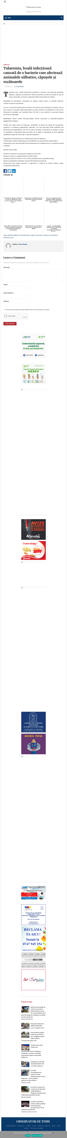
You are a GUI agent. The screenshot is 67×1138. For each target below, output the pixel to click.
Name (5, 284)
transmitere (54, 235)
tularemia (6, 237)
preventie (39, 235)
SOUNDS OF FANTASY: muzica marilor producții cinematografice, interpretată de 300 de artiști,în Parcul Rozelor (33, 1105)
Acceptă (28, 1135)
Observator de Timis (33, 1121)
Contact (26, 1128)
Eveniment (20, 1126)
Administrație (11, 1126)
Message (6, 267)
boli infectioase (25, 235)
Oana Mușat (20, 86)
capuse (32, 235)
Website (6, 301)
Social (34, 1126)
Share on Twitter (9, 171)
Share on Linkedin (14, 171)
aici (52, 1133)
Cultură (28, 1126)
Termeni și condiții (36, 1128)
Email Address (8, 293)
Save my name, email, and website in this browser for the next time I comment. (27, 309)
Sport (53, 1126)
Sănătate (6, 64)
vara (12, 237)
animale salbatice (13, 235)
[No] (65, 1134)
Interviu (40, 1126)
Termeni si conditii (37, 1135)
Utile (58, 1126)
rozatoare (46, 235)
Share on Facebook (5, 171)
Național (47, 1126)
